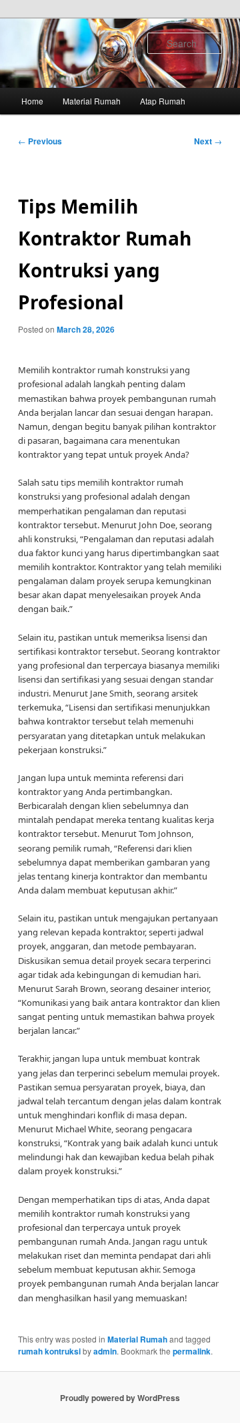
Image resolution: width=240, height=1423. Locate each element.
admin (105, 1351)
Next (208, 141)
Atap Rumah (162, 100)
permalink (192, 1351)
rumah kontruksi (49, 1351)
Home (32, 100)
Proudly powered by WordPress (120, 1398)
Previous (40, 141)
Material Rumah (92, 100)
